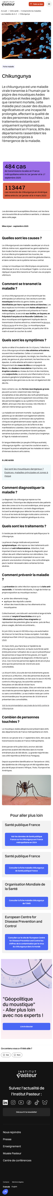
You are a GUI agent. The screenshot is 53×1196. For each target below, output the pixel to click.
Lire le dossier (26, 1026)
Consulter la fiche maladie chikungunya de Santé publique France (26, 869)
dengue (46, 322)
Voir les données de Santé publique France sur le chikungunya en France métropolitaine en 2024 (26, 839)
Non (18, 1055)
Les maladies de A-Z (9, 14)
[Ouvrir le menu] (49, 4)
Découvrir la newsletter (26, 1112)
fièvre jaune (9, 325)
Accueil (4, 11)
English (14, 1186)
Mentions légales (18, 1182)
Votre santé (14, 11)
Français (6, 1186)
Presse (7, 1139)
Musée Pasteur (12, 1153)
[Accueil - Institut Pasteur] (8, 3)
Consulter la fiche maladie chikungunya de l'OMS (26, 902)
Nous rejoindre (12, 1132)
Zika (25, 325)
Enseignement (12, 1146)
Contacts (6, 1182)
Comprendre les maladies (31, 11)
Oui (7, 1055)
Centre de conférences (17, 1160)
